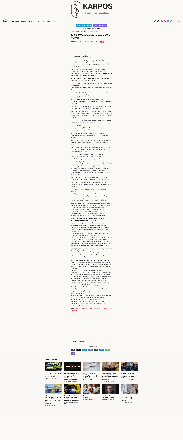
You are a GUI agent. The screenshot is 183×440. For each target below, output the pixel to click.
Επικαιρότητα (36, 21)
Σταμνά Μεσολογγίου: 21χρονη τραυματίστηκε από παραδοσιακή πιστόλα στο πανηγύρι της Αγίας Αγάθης (72, 398)
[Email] (73, 350)
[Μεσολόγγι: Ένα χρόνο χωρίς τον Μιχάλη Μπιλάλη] (110, 389)
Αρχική (12, 21)
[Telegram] (162, 21)
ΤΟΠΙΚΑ (102, 41)
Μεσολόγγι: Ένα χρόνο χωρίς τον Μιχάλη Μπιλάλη (110, 396)
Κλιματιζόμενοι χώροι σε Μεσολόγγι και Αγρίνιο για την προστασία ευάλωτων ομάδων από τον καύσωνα (90, 376)
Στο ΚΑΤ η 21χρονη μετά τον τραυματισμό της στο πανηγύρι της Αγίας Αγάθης (53, 375)
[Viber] (171, 21)
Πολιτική (48, 21)
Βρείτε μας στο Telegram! (85, 25)
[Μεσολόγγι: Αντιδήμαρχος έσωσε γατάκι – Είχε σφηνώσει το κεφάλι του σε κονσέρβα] (129, 389)
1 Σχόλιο (66, 403)
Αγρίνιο (74, 341)
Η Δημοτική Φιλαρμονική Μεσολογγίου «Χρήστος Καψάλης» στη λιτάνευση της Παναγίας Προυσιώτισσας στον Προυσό (110, 376)
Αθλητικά (53, 21)
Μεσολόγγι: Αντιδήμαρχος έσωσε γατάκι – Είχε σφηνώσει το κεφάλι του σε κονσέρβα (128, 398)
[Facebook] (168, 21)
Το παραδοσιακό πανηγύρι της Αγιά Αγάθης (91, 396)
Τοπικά (17, 21)
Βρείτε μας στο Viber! (100, 25)
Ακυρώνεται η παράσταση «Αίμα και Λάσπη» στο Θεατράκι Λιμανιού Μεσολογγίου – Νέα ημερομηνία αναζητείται (71, 376)
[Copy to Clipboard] (96, 350)
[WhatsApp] (107, 350)
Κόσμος (43, 21)
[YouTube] (155, 21)
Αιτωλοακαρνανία (25, 21)
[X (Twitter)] (78, 350)
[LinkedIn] (101, 350)
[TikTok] (158, 21)
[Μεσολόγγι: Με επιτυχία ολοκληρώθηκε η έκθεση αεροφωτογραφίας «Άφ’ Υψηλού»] (129, 366)
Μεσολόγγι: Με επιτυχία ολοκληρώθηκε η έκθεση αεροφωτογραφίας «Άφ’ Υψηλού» (128, 376)
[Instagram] (165, 21)
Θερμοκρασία (82, 341)
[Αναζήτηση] (174, 21)
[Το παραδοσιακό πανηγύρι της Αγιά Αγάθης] (91, 389)
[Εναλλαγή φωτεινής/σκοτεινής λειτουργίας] (178, 21)
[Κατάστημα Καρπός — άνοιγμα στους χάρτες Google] (91, 9)
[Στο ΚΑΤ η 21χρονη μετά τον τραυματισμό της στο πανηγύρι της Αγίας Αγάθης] (53, 366)
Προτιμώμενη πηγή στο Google (92, 28)
